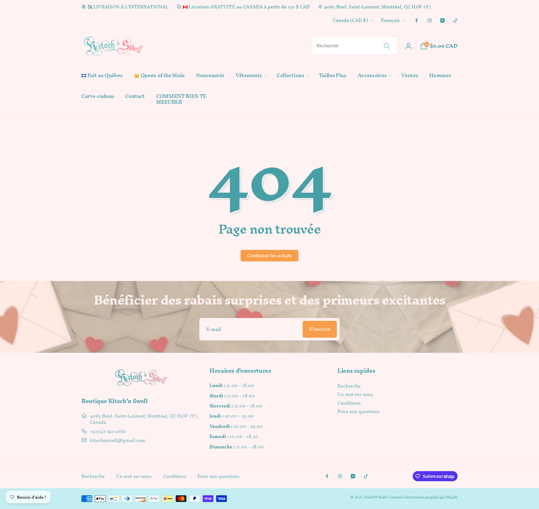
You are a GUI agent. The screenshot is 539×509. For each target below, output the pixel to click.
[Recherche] (386, 46)
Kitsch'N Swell (375, 497)
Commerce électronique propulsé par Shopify (423, 497)
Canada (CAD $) (350, 20)
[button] (250, 75)
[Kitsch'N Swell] (141, 385)
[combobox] (354, 46)
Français (390, 20)
